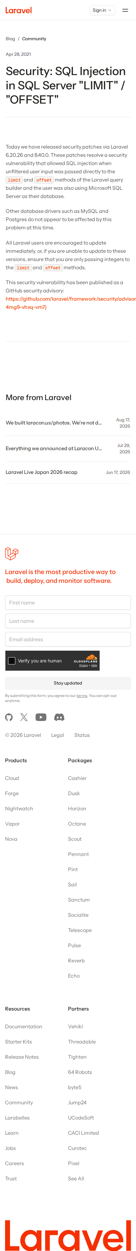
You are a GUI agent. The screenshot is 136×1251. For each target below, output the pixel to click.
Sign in (99, 10)
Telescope (80, 930)
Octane (77, 823)
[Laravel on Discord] (59, 717)
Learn (12, 1133)
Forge (12, 793)
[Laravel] (18, 10)
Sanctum (79, 900)
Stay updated (68, 683)
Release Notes (22, 1057)
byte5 (74, 1087)
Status (82, 735)
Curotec (77, 1148)
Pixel (73, 1163)
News (11, 1087)
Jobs (10, 1148)
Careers (14, 1163)
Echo (74, 976)
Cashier (77, 778)
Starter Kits (18, 1041)
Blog (10, 38)
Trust (11, 1178)
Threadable (82, 1041)
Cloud (12, 778)
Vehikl (75, 1026)
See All (76, 1178)
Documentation (23, 1026)
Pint (73, 869)
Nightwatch (19, 808)
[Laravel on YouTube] (40, 717)
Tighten (77, 1057)
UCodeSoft (81, 1117)
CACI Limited (83, 1133)
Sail (72, 884)
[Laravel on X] (24, 717)
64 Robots (80, 1072)
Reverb (76, 960)
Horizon (77, 808)
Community (34, 38)
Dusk (74, 793)
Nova (11, 839)
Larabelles (17, 1117)
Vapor (12, 823)
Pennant (78, 854)
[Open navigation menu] (125, 10)
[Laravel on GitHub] (9, 717)
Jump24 (77, 1102)
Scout (75, 839)
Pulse (74, 945)
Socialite (78, 915)
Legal (57, 735)
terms (82, 695)
